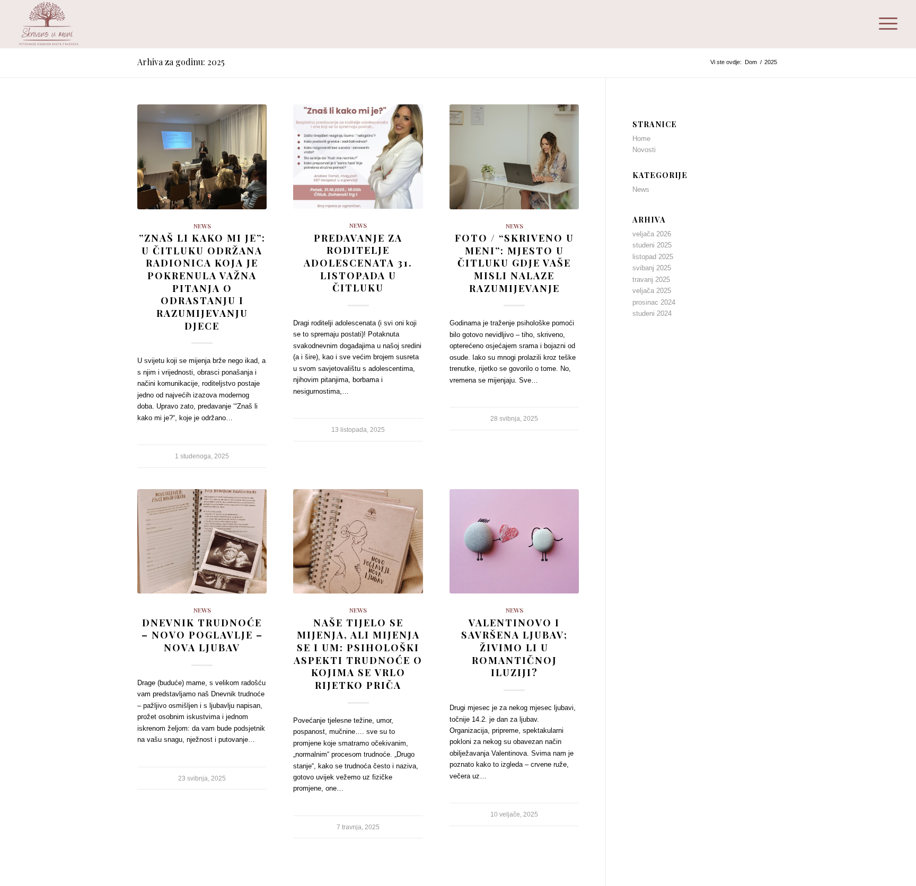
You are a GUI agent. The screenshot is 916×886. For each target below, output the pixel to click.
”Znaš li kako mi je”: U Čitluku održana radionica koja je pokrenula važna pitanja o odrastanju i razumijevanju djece (202, 281)
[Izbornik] (884, 24)
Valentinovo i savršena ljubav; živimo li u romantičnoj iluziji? (514, 647)
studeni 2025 (652, 245)
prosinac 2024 (653, 302)
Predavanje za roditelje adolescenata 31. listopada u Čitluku (358, 263)
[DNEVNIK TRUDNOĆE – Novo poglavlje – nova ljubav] (202, 541)
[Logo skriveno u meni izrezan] (49, 24)
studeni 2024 (652, 313)
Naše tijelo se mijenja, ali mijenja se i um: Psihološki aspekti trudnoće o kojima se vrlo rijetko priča (358, 654)
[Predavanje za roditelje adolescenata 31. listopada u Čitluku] (357, 156)
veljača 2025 (651, 291)
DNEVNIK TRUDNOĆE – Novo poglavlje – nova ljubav (202, 635)
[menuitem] (884, 24)
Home (641, 139)
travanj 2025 (651, 279)
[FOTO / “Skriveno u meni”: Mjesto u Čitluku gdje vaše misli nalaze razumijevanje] (514, 156)
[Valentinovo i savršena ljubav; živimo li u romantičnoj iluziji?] (514, 541)
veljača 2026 (651, 234)
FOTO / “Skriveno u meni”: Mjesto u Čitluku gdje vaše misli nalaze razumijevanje (514, 263)
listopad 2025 (652, 257)
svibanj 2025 (651, 268)
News (202, 225)
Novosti (644, 150)
